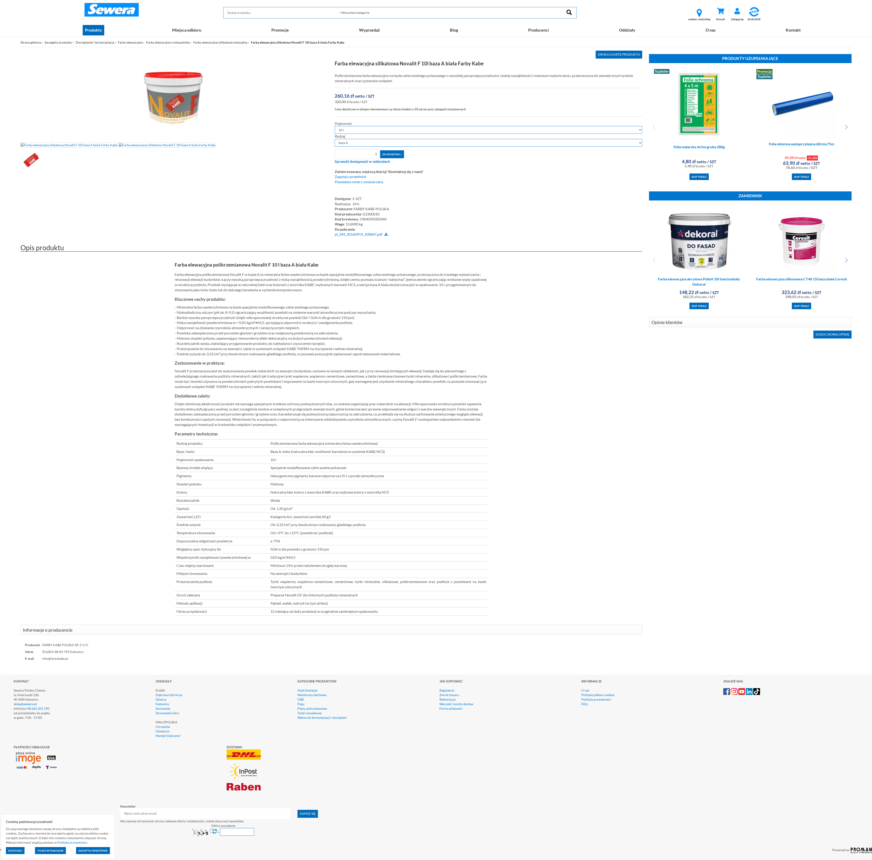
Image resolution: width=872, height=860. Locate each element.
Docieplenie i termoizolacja (95, 42)
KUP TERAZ (699, 176)
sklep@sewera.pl (25, 704)
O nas (711, 29)
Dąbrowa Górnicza (169, 695)
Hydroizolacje (307, 690)
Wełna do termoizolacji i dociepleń (322, 717)
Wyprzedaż (369, 29)
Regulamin (446, 690)
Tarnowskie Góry (167, 713)
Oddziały (627, 29)
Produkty (93, 29)
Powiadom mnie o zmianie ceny (359, 182)
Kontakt (793, 29)
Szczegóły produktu (58, 42)
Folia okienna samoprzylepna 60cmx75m (801, 144)
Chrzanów (163, 727)
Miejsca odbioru (186, 29)
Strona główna (30, 42)
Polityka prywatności (596, 699)
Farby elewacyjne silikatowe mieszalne (220, 42)
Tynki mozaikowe (309, 713)
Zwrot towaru (449, 695)
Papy (301, 704)
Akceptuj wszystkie (93, 850)
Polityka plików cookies (597, 695)
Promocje (280, 29)
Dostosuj (15, 850)
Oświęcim (163, 731)
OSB (300, 699)
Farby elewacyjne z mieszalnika (168, 42)
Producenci (538, 29)
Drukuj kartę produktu (619, 54)
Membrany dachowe (311, 695)
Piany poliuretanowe (312, 708)
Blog (454, 29)
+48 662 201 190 (37, 708)
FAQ (584, 704)
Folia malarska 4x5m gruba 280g (699, 147)
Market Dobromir (168, 736)
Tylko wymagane (50, 850)
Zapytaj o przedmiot (350, 177)
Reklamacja (447, 699)
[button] (846, 127)
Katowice (162, 704)
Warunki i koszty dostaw (456, 704)
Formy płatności (451, 708)
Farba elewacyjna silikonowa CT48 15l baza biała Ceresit (801, 279)
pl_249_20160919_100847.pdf (358, 234)
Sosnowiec (163, 708)
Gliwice (161, 699)
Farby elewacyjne (130, 42)
